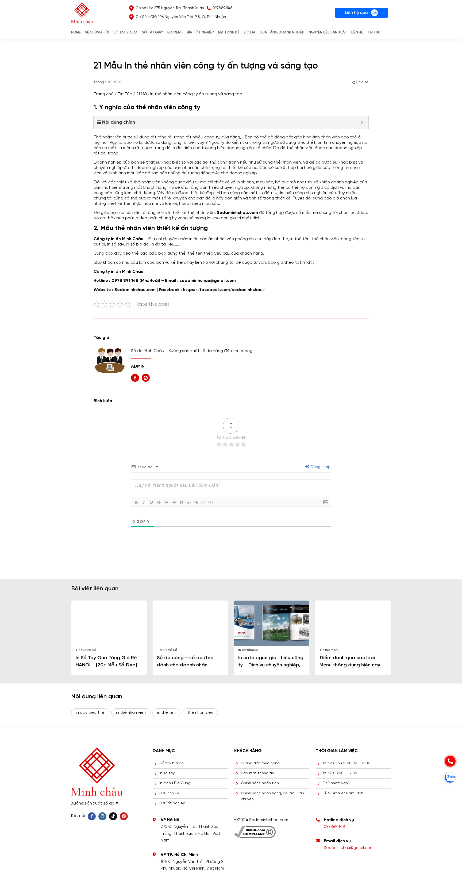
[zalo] (450, 777)
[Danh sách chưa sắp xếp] (174, 502)
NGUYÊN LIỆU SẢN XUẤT (328, 32)
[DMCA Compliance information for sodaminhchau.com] (255, 830)
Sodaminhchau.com (135, 290)
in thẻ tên (166, 713)
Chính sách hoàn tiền (260, 783)
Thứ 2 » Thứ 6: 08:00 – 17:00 (346, 763)
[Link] (196, 502)
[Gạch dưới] (151, 502)
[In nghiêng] (144, 502)
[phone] (450, 761)
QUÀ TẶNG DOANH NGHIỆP (282, 32)
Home (76, 32)
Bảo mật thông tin (257, 773)
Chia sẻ (362, 82)
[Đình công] (159, 502)
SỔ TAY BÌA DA (125, 32)
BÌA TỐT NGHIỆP (200, 32)
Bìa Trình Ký (169, 793)
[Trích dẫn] (181, 502)
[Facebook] (92, 816)
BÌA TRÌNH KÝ (228, 32)
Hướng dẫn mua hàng (260, 763)
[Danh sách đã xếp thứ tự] (166, 502)
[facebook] (135, 378)
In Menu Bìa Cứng (174, 783)
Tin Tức (374, 32)
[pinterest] (146, 378)
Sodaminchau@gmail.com (349, 848)
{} (203, 502)
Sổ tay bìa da (171, 763)
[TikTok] (113, 816)
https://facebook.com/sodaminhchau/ (224, 290)
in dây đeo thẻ (273, 239)
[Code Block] (188, 502)
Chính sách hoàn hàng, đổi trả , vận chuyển (272, 796)
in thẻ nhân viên (131, 713)
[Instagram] (102, 816)
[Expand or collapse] (362, 122)
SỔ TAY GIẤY (152, 32)
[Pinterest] (124, 816)
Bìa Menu (175, 32)
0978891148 (334, 827)
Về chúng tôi (97, 32)
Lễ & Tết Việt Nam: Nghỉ (343, 793)
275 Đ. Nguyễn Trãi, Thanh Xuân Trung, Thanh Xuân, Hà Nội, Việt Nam (191, 834)
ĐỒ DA (249, 32)
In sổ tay (167, 773)
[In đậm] (136, 502)
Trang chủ (103, 94)
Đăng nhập (320, 467)
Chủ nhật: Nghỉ (335, 783)
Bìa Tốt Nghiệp (172, 803)
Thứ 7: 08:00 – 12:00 (339, 773)
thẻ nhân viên (200, 713)
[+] (211, 502)
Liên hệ (357, 32)
